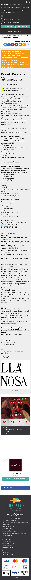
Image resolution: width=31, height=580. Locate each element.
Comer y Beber (6, 524)
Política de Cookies (7, 545)
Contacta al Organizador (15, 479)
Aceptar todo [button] (8, 26)
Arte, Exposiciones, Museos (10, 521)
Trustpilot (16, 577)
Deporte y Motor (7, 528)
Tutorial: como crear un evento (11, 549)
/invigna (9, 487)
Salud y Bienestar (7, 535)
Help (3, 551)
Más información (10, 12)
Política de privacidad (8, 543)
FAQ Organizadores (8, 554)
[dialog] (15, 17)
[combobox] (27, 2)
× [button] (29, 2)
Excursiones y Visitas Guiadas (10, 530)
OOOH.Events (17, 508)
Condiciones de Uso (8, 547)
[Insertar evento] (24, 44)
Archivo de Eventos (7, 541)
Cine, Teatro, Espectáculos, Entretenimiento (15, 522)
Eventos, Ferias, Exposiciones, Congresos (14, 533)
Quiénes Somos (6, 540)
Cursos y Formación (8, 526)
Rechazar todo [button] (22, 26)
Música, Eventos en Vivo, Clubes (11, 532)
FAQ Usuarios (6, 552)
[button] (15, 31)
